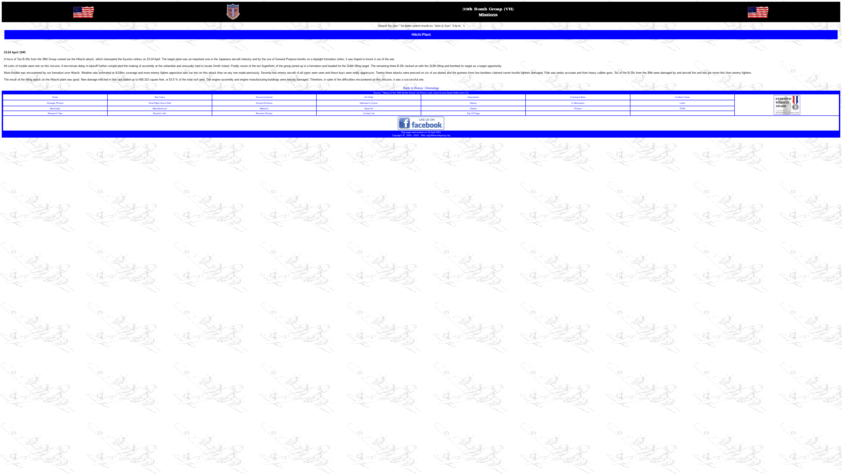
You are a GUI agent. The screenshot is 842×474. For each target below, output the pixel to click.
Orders (473, 108)
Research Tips (55, 113)
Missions (264, 108)
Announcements (264, 97)
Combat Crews (682, 97)
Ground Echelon (264, 103)
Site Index (160, 97)
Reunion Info (159, 113)
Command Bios (577, 97)
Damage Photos (55, 103)
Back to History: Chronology (421, 88)
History (473, 103)
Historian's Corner (369, 103)
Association (473, 97)
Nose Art (368, 108)
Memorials (55, 108)
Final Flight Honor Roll (160, 103)
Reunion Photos (264, 113)
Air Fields (368, 97)
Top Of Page (473, 113)
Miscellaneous (160, 108)
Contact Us (368, 113)
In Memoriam (577, 103)
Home (55, 97)
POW (682, 108)
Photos (578, 108)
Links (682, 103)
